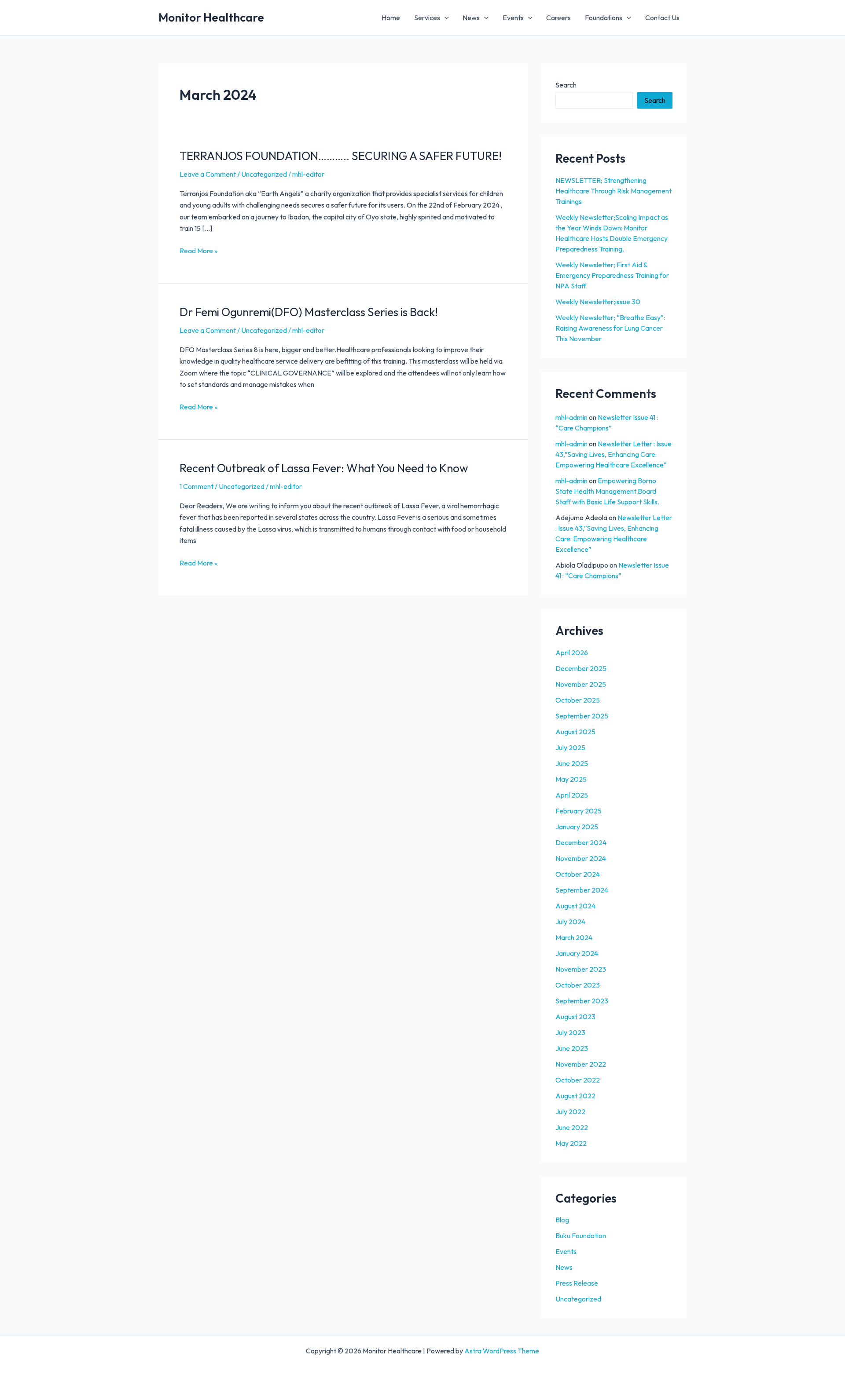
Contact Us (662, 17)
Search (566, 84)
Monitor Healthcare (211, 17)
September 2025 (581, 715)
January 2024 (576, 953)
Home (391, 17)
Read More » (198, 250)
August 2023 (575, 1016)
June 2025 (571, 763)
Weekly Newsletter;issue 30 (597, 301)
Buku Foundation (580, 1235)
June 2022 (571, 1127)
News (471, 17)
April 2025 (571, 795)
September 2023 (581, 1000)
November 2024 (580, 858)
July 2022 (570, 1111)
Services (427, 17)
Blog (562, 1219)
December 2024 (580, 842)
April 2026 (571, 652)
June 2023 (571, 1048)
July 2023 (570, 1032)
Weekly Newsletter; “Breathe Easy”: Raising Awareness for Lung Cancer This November (610, 328)
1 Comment (196, 486)
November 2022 (580, 1064)
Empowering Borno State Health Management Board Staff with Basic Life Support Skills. (607, 491)
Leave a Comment (208, 174)
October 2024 (577, 874)
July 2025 (570, 747)
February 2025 (578, 810)
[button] (444, 17)
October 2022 (577, 1079)
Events (513, 17)
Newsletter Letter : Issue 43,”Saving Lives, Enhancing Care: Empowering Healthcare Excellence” (613, 454)
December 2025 (580, 668)
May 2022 (571, 1143)
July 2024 (570, 921)
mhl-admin (571, 417)
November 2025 (580, 684)
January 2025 (576, 826)
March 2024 (573, 937)
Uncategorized (264, 174)
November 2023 (580, 969)
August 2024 (575, 905)
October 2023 (577, 985)
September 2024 (581, 890)
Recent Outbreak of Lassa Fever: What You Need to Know (324, 468)
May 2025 (571, 779)
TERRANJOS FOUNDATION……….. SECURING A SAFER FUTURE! (341, 156)
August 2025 (575, 731)
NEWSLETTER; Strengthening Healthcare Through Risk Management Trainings (613, 191)
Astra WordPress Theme (501, 1350)
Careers (558, 17)
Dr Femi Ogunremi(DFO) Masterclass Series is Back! (309, 312)
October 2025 (577, 700)
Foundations (603, 17)
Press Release (576, 1283)
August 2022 (575, 1095)
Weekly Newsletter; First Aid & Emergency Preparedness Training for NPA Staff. (612, 275)
